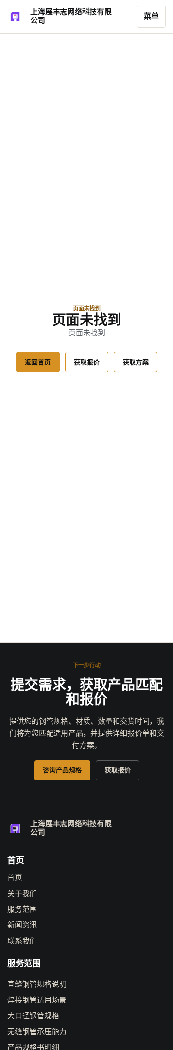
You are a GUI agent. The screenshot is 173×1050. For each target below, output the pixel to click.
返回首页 (38, 362)
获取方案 (136, 362)
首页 (14, 877)
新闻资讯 (22, 925)
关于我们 (22, 893)
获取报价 (87, 362)
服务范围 (22, 909)
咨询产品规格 (62, 770)
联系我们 (22, 941)
